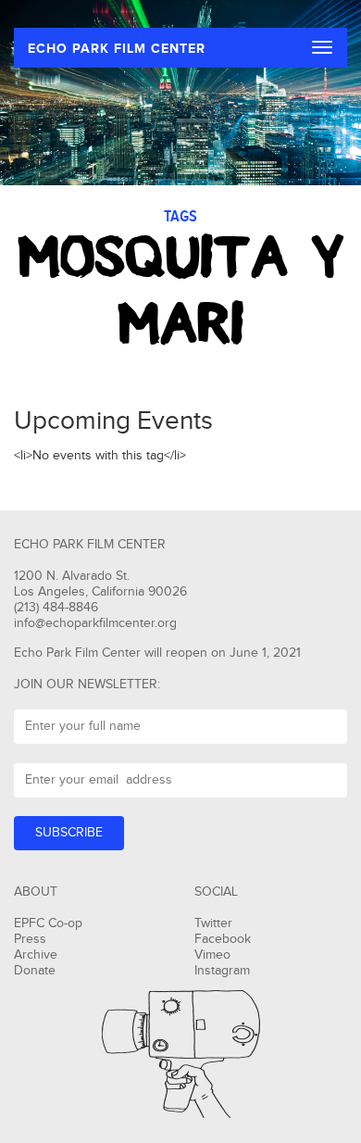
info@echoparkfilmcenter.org (95, 623)
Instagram (222, 970)
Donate (35, 970)
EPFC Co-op (48, 923)
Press (30, 939)
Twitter (213, 923)
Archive (35, 955)
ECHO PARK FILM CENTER (116, 49)
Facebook (222, 939)
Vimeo (212, 955)
